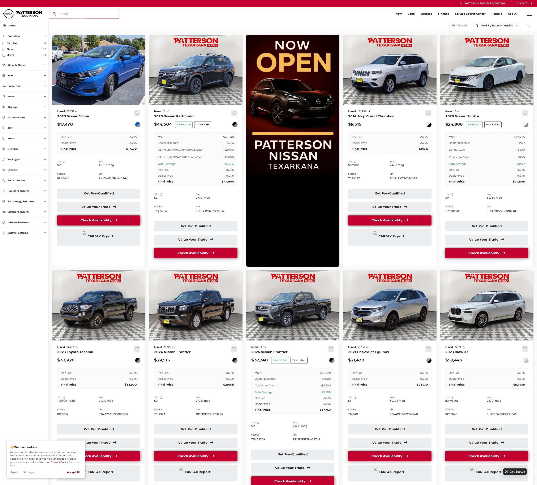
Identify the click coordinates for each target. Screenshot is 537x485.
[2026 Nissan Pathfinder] (195, 186)
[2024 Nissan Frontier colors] (234, 360)
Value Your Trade (96, 207)
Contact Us (524, 3)
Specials (426, 14)
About (512, 14)
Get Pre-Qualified (99, 194)
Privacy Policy (59, 462)
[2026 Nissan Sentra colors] (525, 124)
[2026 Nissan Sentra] (486, 186)
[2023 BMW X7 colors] (525, 360)
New (399, 14)
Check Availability (96, 220)
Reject (14, 472)
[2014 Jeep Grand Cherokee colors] (428, 124)
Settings (28, 472)
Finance (443, 14)
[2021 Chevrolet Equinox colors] (428, 360)
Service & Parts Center (470, 14)
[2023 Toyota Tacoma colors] (137, 360)
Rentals (496, 14)
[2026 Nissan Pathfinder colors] (234, 124)
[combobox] (80, 13)
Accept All (73, 472)
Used (411, 14)
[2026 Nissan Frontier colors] (331, 360)
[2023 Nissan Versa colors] (137, 124)
